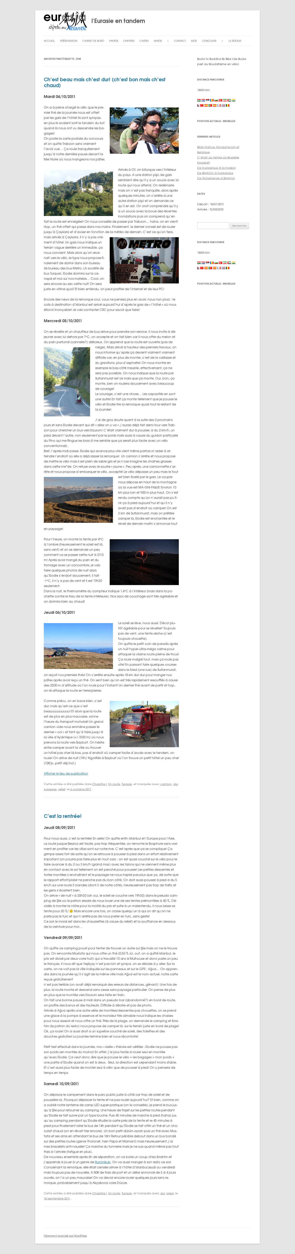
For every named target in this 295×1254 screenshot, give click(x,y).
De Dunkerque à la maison (216, 168)
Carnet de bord (93, 40)
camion (165, 784)
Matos (158, 40)
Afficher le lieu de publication (66, 773)
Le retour (234, 40)
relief (61, 789)
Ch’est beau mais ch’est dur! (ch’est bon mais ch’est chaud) (105, 82)
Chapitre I (99, 784)
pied (170, 1193)
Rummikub (103, 1162)
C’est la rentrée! (63, 816)
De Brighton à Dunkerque (215, 173)
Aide (194, 40)
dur (175, 784)
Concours (209, 40)
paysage (50, 789)
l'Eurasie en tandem (116, 20)
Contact (180, 40)
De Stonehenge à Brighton (216, 178)
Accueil (49, 40)
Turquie (127, 784)
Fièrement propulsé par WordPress (65, 1235)
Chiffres (128, 40)
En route (114, 784)
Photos (113, 40)
